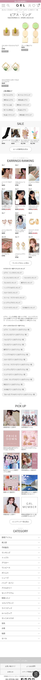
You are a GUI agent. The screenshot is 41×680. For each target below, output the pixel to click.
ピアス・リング (18, 9)
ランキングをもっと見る (20, 263)
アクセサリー (10, 9)
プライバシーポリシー (14, 676)
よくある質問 (30, 666)
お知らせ (10, 672)
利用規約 (6, 676)
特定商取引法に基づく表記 (26, 676)
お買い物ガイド (10, 666)
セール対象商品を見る (20, 149)
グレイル (4, 9)
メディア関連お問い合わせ (31, 672)
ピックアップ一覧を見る (20, 522)
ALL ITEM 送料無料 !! (20, 1)
